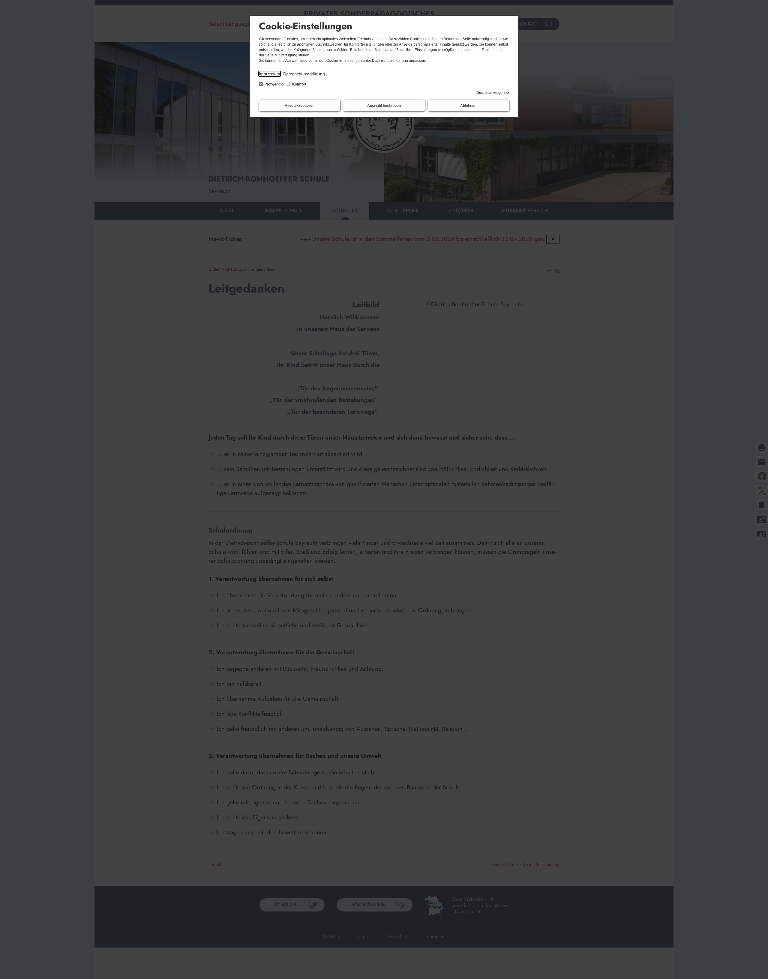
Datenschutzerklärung (304, 73)
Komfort (298, 84)
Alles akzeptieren (299, 106)
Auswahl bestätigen (384, 106)
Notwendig (274, 84)
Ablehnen (468, 106)
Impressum (269, 73)
